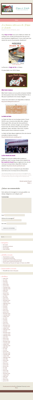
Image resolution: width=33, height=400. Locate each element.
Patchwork (24, 176)
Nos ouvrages (6, 247)
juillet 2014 (5, 376)
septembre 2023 (6, 303)
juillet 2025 (5, 290)
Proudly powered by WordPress (9, 386)
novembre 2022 (6, 315)
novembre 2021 (6, 326)
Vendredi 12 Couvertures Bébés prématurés (12, 260)
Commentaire (5, 197)
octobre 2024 (6, 294)
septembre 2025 (6, 288)
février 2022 (5, 323)
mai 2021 (5, 331)
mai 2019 (5, 350)
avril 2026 (5, 281)
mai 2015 (5, 369)
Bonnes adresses (23, 175)
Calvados (29, 175)
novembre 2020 (6, 334)
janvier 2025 (6, 293)
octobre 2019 (6, 344)
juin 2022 (5, 318)
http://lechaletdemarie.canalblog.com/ (11, 137)
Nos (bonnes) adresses (17, 173)
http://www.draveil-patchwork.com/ (16, 166)
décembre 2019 (6, 341)
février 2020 (6, 338)
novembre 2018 (6, 354)
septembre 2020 (7, 335)
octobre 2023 (6, 301)
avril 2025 (5, 291)
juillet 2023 (5, 304)
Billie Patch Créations (14, 175)
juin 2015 (5, 367)
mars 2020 (5, 337)
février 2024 (6, 299)
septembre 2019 (6, 345)
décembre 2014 (6, 373)
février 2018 (5, 360)
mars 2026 (5, 283)
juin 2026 (5, 280)
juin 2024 (5, 296)
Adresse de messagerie (8, 218)
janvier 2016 (5, 366)
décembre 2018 (6, 353)
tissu (28, 176)
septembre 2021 (6, 329)
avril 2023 (5, 307)
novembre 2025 (6, 287)
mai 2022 (5, 319)
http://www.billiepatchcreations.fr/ (10, 101)
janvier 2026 (6, 285)
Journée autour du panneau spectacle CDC (12, 261)
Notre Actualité (6, 249)
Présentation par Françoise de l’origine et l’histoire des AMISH (16, 262)
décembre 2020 (6, 332)
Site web (4, 223)
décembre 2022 (6, 313)
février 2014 (5, 379)
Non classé (5, 244)
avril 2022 (5, 321)
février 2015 (5, 370)
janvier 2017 (5, 364)
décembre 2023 (6, 300)
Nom (3, 215)
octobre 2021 (6, 328)
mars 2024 (5, 297)
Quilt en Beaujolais (14, 270)
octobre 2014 (6, 375)
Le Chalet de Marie (6, 176)
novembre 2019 (6, 342)
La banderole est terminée (9, 258)
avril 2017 (5, 361)
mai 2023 (5, 306)
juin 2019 (5, 348)
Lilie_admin (17, 29)
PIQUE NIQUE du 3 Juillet (8, 257)
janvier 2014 (5, 380)
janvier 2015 (5, 372)
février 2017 (5, 363)
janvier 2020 (6, 339)
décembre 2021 (6, 325)
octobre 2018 (6, 356)
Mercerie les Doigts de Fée (16, 176)
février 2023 (5, 310)
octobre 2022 (6, 316)
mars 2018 (5, 358)
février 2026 (6, 284)
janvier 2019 (5, 351)
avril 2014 (5, 377)
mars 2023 (5, 309)
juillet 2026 (5, 278)
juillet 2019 (5, 347)
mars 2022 (5, 322)
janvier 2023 (6, 312)
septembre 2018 (6, 357)
